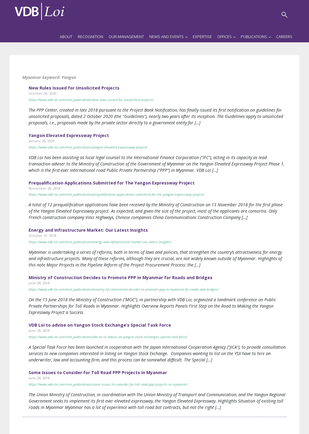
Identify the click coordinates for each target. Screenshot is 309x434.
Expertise (202, 36)
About (66, 36)
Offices (224, 36)
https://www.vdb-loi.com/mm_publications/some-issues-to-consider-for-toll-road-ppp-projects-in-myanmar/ (108, 384)
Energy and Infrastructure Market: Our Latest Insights (88, 230)
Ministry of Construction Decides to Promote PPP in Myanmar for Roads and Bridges (120, 277)
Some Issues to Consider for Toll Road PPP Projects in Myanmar (98, 372)
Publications (254, 36)
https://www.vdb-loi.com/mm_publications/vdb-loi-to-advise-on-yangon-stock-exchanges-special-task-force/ (108, 336)
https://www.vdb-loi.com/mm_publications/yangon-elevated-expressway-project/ (88, 147)
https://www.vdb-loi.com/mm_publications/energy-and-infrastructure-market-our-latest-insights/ (100, 242)
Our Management (126, 36)
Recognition (90, 36)
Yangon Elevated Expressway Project (69, 135)
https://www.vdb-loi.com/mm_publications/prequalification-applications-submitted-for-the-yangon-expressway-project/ (116, 194)
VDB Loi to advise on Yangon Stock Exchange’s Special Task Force (100, 325)
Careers (284, 36)
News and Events (166, 36)
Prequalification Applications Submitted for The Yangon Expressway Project (112, 183)
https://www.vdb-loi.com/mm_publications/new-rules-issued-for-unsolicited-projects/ (91, 99)
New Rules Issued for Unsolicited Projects (74, 88)
